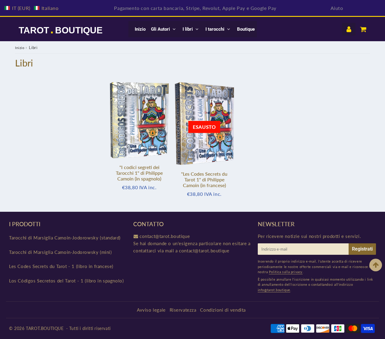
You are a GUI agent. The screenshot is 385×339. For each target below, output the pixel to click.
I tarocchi (214, 29)
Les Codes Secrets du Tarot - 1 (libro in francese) (61, 266)
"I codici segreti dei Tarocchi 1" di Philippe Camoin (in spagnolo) (139, 172)
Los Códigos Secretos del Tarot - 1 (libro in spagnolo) (66, 280)
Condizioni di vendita (223, 310)
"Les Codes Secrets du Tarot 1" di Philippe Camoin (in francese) (204, 179)
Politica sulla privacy (286, 272)
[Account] (349, 29)
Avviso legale (151, 310)
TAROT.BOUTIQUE (44, 328)
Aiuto (337, 8)
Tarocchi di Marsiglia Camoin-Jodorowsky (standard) (65, 237)
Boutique (246, 29)
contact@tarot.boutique (165, 236)
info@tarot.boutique (274, 290)
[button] (32, 8)
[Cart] (363, 29)
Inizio (140, 29)
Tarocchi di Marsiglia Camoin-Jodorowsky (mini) (60, 252)
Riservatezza (183, 310)
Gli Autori (160, 29)
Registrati (362, 249)
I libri (188, 29)
